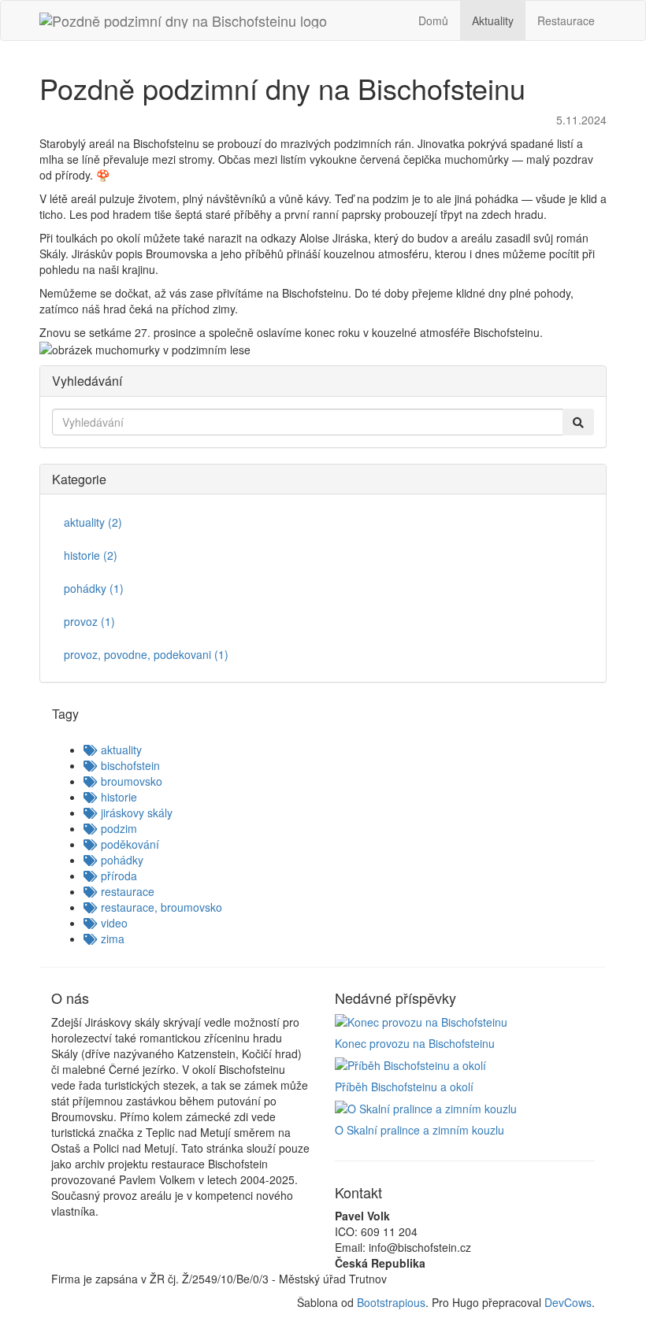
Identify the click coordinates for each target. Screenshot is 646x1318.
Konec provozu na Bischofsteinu (415, 1043)
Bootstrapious (391, 1302)
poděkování (128, 844)
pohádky (120, 860)
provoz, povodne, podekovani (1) (146, 654)
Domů (433, 20)
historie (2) (90, 555)
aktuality (120, 749)
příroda (117, 875)
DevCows (568, 1302)
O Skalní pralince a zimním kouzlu (419, 1130)
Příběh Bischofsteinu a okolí (404, 1086)
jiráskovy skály (135, 812)
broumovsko (130, 781)
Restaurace (566, 20)
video (113, 923)
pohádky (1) (94, 588)
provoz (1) (89, 621)
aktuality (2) (93, 522)
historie (117, 797)
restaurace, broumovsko (160, 907)
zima (111, 938)
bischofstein (129, 765)
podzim (117, 828)
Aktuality (493, 20)
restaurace (126, 891)
